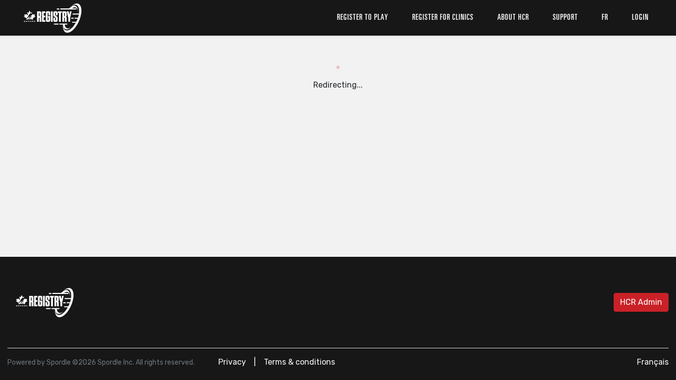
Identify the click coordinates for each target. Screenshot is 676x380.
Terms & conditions (299, 362)
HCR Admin (641, 302)
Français (653, 362)
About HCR (513, 18)
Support (565, 18)
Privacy (232, 362)
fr (605, 18)
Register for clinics (443, 18)
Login (640, 18)
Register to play (362, 18)
